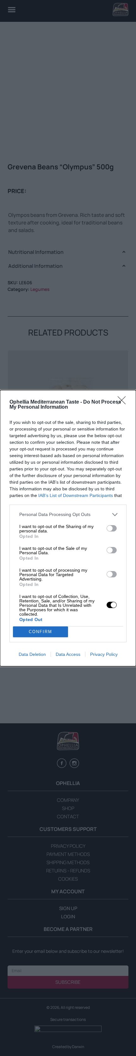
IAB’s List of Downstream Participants (75, 495)
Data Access (68, 654)
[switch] (112, 528)
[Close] (124, 402)
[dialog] (68, 528)
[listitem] (68, 514)
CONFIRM (40, 631)
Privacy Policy (104, 654)
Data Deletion (32, 654)
